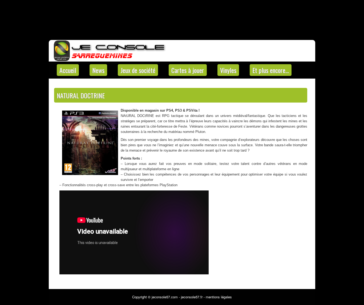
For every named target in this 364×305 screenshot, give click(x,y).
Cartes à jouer (187, 70)
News (98, 70)
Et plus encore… (270, 70)
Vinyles (228, 70)
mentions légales (219, 296)
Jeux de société (137, 70)
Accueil (67, 70)
